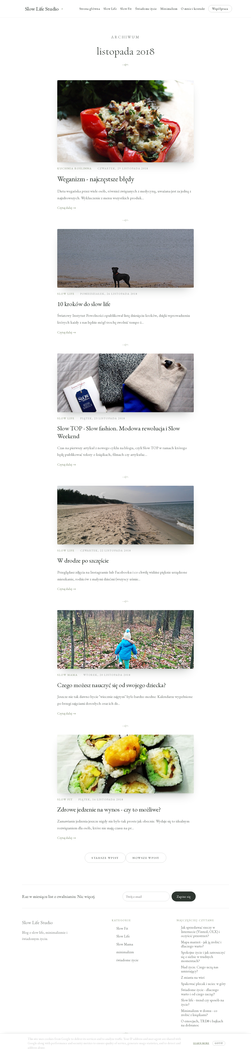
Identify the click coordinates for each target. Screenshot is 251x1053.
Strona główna (89, 8)
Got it (219, 1043)
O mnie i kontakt (193, 8)
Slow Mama (67, 675)
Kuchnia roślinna (74, 168)
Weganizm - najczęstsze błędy (95, 178)
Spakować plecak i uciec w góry (203, 983)
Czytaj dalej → (66, 208)
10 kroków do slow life (83, 304)
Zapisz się (184, 896)
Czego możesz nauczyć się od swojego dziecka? (111, 685)
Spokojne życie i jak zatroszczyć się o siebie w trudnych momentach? (203, 956)
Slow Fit (126, 8)
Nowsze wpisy (146, 858)
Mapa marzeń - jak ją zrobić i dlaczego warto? (201, 944)
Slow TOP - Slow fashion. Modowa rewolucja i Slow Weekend (118, 432)
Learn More (201, 1043)
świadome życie (127, 960)
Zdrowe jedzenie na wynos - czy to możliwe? (109, 809)
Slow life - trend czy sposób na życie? (202, 1002)
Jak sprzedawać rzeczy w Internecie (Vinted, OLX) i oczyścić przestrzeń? (200, 931)
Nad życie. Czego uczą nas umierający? (199, 969)
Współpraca (220, 8)
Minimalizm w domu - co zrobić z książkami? (199, 1012)
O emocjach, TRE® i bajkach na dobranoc (202, 1023)
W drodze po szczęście (83, 560)
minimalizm (125, 952)
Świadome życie (146, 8)
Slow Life (110, 8)
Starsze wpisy (105, 858)
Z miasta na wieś (193, 977)
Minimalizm (168, 8)
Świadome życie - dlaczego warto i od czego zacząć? (200, 991)
